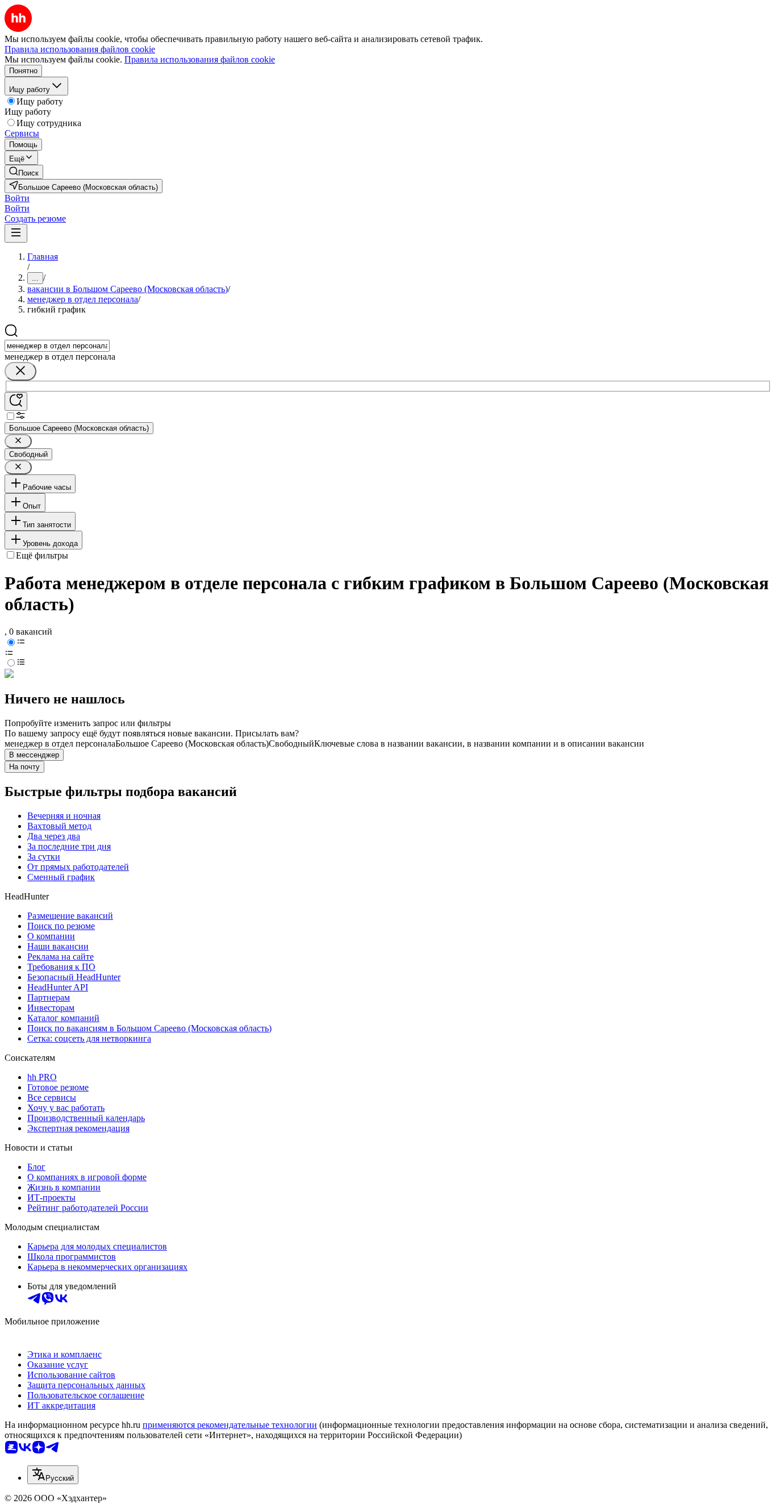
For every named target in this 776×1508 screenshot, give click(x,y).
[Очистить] (20, 371)
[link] (24, 172)
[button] (17, 198)
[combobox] (57, 346)
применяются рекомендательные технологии (230, 1425)
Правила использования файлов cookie (199, 59)
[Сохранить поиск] (16, 401)
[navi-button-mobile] (16, 233)
